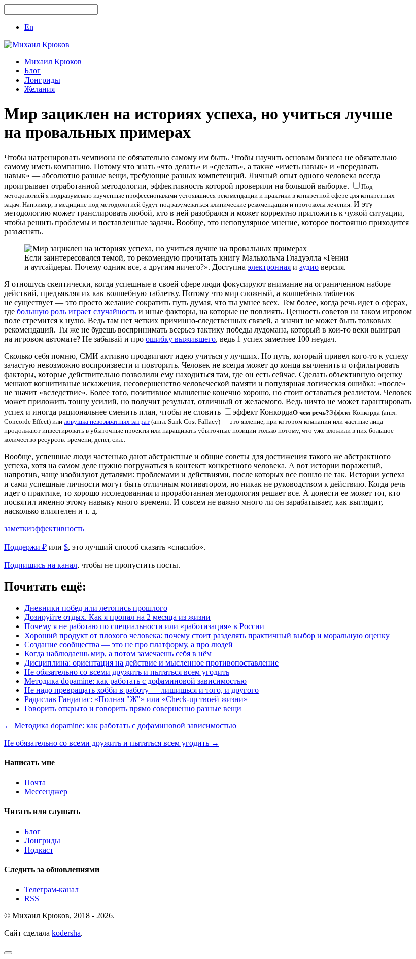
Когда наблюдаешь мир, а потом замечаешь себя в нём (118, 653)
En (28, 27)
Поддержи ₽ (25, 547)
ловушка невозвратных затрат (107, 421)
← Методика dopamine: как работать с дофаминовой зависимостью (120, 725)
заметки (17, 528)
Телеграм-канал (51, 889)
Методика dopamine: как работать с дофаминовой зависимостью (135, 681)
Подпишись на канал (40, 565)
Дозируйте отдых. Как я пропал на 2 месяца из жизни (117, 617)
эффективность (57, 528)
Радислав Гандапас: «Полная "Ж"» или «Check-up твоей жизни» (136, 699)
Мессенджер (45, 791)
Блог (32, 70)
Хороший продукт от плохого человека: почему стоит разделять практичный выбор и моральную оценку (207, 635)
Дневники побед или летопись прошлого (95, 608)
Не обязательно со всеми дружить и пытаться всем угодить (126, 672)
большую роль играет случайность (76, 311)
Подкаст (38, 849)
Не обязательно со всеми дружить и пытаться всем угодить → (111, 743)
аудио (309, 267)
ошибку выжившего (181, 339)
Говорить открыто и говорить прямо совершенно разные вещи (132, 708)
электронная (269, 267)
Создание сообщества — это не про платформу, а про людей (128, 644)
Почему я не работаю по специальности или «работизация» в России (144, 626)
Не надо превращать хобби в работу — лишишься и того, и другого (141, 690)
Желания (39, 89)
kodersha (66, 933)
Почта (35, 782)
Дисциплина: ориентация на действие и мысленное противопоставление (151, 662)
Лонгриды (42, 80)
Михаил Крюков (53, 61)
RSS (31, 898)
